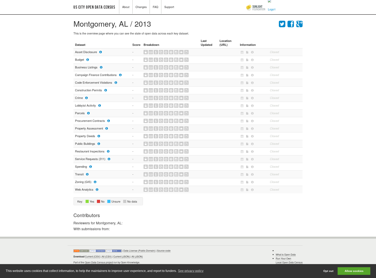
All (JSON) (137, 256)
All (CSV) (107, 256)
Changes (141, 7)
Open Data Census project (99, 262)
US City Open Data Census (94, 7)
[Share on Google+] (299, 23)
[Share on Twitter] (283, 23)
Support (169, 7)
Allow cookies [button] (354, 271)
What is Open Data (286, 254)
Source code (164, 250)
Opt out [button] (328, 271)
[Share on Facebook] (291, 23)
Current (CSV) (92, 256)
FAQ (155, 7)
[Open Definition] (98, 250)
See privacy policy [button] (190, 271)
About (125, 7)
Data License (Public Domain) (139, 250)
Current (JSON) (121, 256)
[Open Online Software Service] (81, 250)
